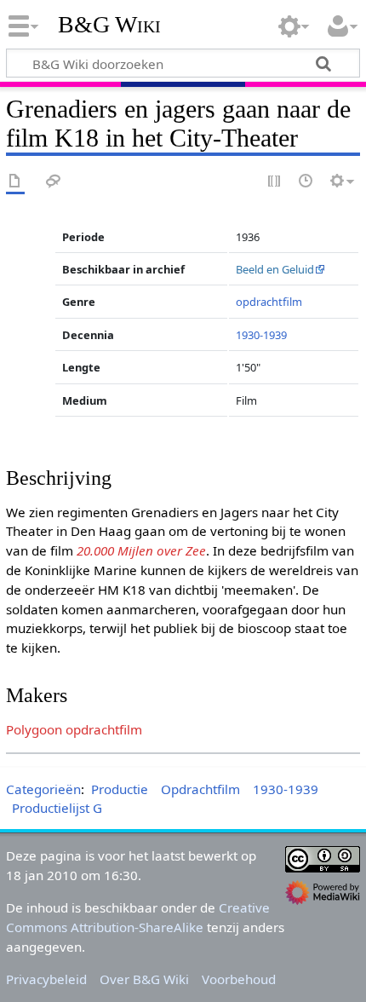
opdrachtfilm (269, 301)
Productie (119, 789)
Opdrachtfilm (200, 789)
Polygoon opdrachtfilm (74, 729)
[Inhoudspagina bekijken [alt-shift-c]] (15, 182)
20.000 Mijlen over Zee (141, 550)
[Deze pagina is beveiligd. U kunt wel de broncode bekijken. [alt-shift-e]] (275, 182)
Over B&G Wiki (144, 979)
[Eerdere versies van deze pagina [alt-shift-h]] (306, 182)
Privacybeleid (46, 979)
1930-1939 (261, 335)
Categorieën (43, 789)
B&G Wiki (109, 25)
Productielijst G (57, 807)
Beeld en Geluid (275, 269)
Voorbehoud (239, 979)
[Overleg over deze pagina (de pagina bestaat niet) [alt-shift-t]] (53, 182)
